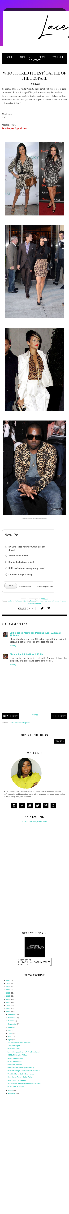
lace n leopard (53, 601)
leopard (63, 601)
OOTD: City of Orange (16, 1086)
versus (38, 603)
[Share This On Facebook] (35, 608)
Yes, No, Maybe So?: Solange (19, 1042)
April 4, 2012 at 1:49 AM (30, 654)
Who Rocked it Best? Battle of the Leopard (24, 1083)
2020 (8, 987)
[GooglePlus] (54, 806)
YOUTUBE (58, 57)
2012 (8, 1012)
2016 (8, 999)
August (11, 1027)
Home (9, 57)
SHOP (42, 57)
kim (37, 601)
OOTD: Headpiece (15, 1061)
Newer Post (10, 716)
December (12, 1014)
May (9, 1036)
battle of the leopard (15, 601)
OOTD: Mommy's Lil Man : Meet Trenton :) (23, 1071)
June (10, 1033)
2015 (8, 1002)
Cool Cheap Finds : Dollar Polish (20, 1077)
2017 (8, 996)
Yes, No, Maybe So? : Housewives (21, 1074)
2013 (8, 1009)
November (12, 1018)
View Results (25, 586)
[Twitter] (38, 806)
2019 (8, 990)
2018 (8, 993)
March (10, 1090)
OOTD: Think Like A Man (17, 1055)
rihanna (31, 603)
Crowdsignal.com (45, 586)
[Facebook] (22, 806)
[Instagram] (15, 806)
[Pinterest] (46, 806)
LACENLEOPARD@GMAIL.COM (34, 822)
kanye (32, 601)
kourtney (43, 601)
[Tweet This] (42, 608)
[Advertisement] (28, 876)
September (12, 1024)
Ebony (13, 654)
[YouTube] (30, 806)
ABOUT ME (26, 57)
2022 (8, 983)
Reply (13, 645)
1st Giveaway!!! (14, 1046)
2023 (8, 980)
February (11, 1093)
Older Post (59, 716)
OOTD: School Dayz (15, 1058)
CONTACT (34, 60)
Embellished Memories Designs (27, 632)
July (10, 1030)
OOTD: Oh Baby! (14, 1049)
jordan (26, 601)
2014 (8, 1005)
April (10, 1040)
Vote (11, 586)
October (11, 1021)
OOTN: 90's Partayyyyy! (17, 1080)
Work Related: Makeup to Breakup (21, 1068)
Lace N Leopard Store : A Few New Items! (24, 1052)
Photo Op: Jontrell (15, 1064)
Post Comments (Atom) (21, 723)
